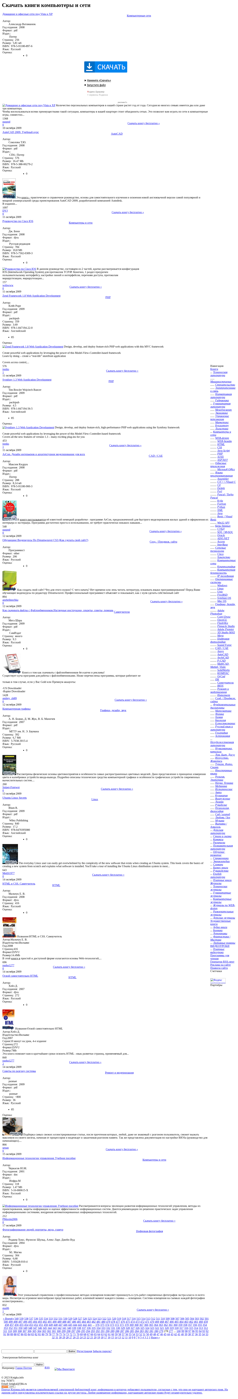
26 (74, 1337)
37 (192, 1334)
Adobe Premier (225, 629)
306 (29, 1331)
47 (158, 1334)
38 (189, 1334)
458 (7, 1324)
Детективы (220, 933)
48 (154, 1334)
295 (83, 1331)
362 (166, 1324)
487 (69, 1321)
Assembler (223, 478)
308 (20, 1331)
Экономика (221, 412)
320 (167, 1328)
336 (89, 1328)
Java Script (223, 450)
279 (161, 1331)
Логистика (221, 428)
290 (107, 1331)
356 (195, 1324)
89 (11, 1334)
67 (88, 1334)
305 (34, 1331)
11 (126, 1337)
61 (109, 1334)
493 (40, 1321)
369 (131, 1324)
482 (93, 1321)
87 (18, 1334)
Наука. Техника (224, 782)
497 (20, 1321)
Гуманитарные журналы (220, 894)
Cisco (220, 554)
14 (116, 1337)
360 (175, 1324)
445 (70, 1324)
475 (128, 1321)
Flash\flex (222, 623)
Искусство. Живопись (219, 759)
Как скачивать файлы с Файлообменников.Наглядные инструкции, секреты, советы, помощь (57, 610)
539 (21, 1318)
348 (30, 1328)
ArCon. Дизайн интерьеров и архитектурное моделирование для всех (43, 454)
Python (221, 507)
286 (127, 1331)
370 (127, 1324)
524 (95, 1318)
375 (102, 1324)
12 (123, 1337)
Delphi (221, 488)
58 (119, 1334)
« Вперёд (8, 1318)
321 (162, 1328)
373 (112, 1324)
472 (142, 1321)
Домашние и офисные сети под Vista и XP (27, 14)
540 (16, 1318)
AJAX (220, 456)
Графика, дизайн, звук (113, 710)
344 (50, 1328)
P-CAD (221, 660)
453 (31, 1324)
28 (67, 1337)
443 (80, 1324)
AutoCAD (117, 133)
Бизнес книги (220, 867)
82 (36, 1334)
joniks (5, 369)
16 (109, 1337)
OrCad (221, 676)
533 (51, 1318)
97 (189, 1331)
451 (41, 1324)
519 (119, 1318)
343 (54, 1328)
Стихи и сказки (222, 836)
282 (146, 1331)
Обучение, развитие (217, 853)
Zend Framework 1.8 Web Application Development (31, 295)
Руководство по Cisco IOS (17, 221)
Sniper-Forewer (11, 787)
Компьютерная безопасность (222, 571)
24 (81, 1337)
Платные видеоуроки (217, 951)
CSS (219, 447)
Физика (219, 713)
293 (93, 1331)
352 (11, 1328)
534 (46, 1318)
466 (172, 1321)
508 (172, 1318)
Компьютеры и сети (81, 222)
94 (200, 1331)
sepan (5, 1147)
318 (176, 1328)
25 (77, 1337)
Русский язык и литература (221, 728)
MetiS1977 (8, 873)
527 (80, 1318)
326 (137, 1328)
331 (113, 1328)
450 (46, 1324)
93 (203, 1331)
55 (130, 1334)
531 (60, 1318)
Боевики (217, 930)
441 (90, 1324)
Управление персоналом (219, 418)
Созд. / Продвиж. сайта (163, 541)
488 (64, 1321)
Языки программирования (221, 474)
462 (191, 1321)
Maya (220, 635)
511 (158, 1318)
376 (97, 1324)
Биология (220, 720)
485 (79, 1321)
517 (129, 1318)
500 (6, 1321)
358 (185, 1324)
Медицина (221, 786)
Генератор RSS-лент (222, 961)
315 (191, 1328)
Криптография (226, 566)
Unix (220, 591)
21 (91, 1337)
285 (132, 1331)
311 (5, 1331)
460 (201, 1321)
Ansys (220, 651)
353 (6, 1328)
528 (75, 1318)
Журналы (215, 883)
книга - (25, 197)
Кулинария (221, 795)
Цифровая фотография (149, 1231)
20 (95, 1337)
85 (25, 1334)
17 (105, 1337)
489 (59, 1321)
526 (85, 1318)
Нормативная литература (221, 396)
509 (168, 1318)
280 (156, 1331)
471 (147, 1321)
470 (152, 1321)
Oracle (221, 535)
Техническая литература (218, 374)
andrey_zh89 (9, 698)
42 (175, 1334)
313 (201, 1328)
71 (74, 1334)
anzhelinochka (10, 599)
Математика (223, 710)
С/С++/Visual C (226, 481)
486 (74, 1321)
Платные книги (222, 880)
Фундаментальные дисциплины (223, 706)
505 (187, 1318)
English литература (217, 875)
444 (75, 1324)
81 (39, 1334)
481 (98, 1321)
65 (95, 1334)
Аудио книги (220, 927)
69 (81, 1334)
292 (98, 1331)
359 (180, 1324)
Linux (94, 799)
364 (156, 1324)
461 (196, 1321)
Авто (218, 792)
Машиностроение (221, 381)
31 (56, 1337)
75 (60, 1334)
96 (193, 1331)
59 (116, 1334)
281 (151, 1331)
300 (59, 1331)
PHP (108, 297)
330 (118, 1328)
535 (41, 1318)
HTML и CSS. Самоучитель (18, 883)
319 (172, 1328)
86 (22, 1334)
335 (93, 1328)
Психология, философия (219, 810)
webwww (7, 285)
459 (206, 1321)
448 (55, 1324)
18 (102, 1337)
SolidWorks (223, 670)
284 (137, 1331)
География (221, 732)
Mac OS (221, 601)
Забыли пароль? (102, 1351)
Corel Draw (224, 616)
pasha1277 (8, 965)
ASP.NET (222, 459)
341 (64, 1328)
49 (151, 1334)
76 (57, 1334)
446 (65, 1324)
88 (15, 1334)
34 (203, 1334)
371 (122, 1324)
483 (89, 1321)
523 (99, 1318)
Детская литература (217, 831)
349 (25, 1328)
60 (112, 1334)
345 (45, 1328)
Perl (219, 491)
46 (161, 1334)
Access (221, 541)
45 (165, 1334)
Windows (222, 585)
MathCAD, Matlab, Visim (219, 665)
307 (24, 1331)
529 (70, 1318)
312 (206, 1328)
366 (146, 1324)
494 (35, 1321)
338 (79, 1328)
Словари (218, 864)
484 (84, 1321)
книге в (15, 958)
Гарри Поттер (24, 1367)
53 (137, 1334)
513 (148, 1318)
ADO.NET (223, 538)
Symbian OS (224, 597)
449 (51, 1324)
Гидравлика (222, 400)
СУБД (220, 528)
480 (103, 1321)
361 (170, 1324)
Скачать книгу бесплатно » (144, 123)
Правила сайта (219, 967)
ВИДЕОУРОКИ (219, 946)
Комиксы (218, 839)
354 (205, 1324)
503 (197, 1318)
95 (196, 1331)
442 (85, 1324)
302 (49, 1331)
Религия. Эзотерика (217, 778)
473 (137, 1321)
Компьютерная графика (16, 708)
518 (124, 1318)
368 (136, 1324)
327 (132, 1328)
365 (151, 1324)
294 (88, 1331)
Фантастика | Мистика (220, 938)
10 (129, 1337)
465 (176, 1321)
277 (171, 1331)
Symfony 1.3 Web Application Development (26, 379)
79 (46, 1334)
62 (105, 1334)
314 (196, 1328)
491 (50, 1321)
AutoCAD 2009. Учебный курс (20, 132)
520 (114, 1318)
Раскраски (219, 842)
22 (88, 1337)
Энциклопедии (221, 861)
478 (113, 1321)
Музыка (219, 820)
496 (25, 1321)
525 (90, 1318)
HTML (56, 885)
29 (63, 1337)
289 (112, 1331)
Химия (219, 717)
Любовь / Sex (222, 817)
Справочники (221, 858)
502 (202, 1318)
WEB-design (222, 438)
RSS (47, 1367)
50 (147, 1334)
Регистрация (84, 1351)
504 (192, 1318)
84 (29, 1334)
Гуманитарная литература (220, 405)
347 (35, 1328)
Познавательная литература (221, 847)
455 (21, 1324)
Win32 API (223, 522)
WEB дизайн (224, 441)
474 (132, 1321)
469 (157, 1321)
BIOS (220, 685)
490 (54, 1321)
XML (220, 510)
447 (60, 1324)
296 (78, 1331)
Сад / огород (222, 814)
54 (133, 1334)
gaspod (6, 121)
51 (144, 1334)
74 (64, 1334)
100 (178, 1331)
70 (77, 1334)
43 (172, 1334)
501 (207, 1318)
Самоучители (122, 611)
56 (126, 1334)
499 (11, 1321)
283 (142, 1331)
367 (141, 1324)
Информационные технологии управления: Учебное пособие (39, 1158)
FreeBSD (222, 594)
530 (65, 1318)
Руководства (220, 870)
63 (102, 1334)
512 (153, 1318)
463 (186, 1321)
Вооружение (222, 798)
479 (108, 1321)
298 (68, 1331)
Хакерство (223, 557)
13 (119, 1337)
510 (163, 1318)
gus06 (5, 1308)
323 (152, 1328)
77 (53, 1334)
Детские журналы (224, 917)
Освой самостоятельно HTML (20, 975)
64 (98, 1334)
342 (59, 1328)
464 (181, 1321)
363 (161, 1324)
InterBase (222, 544)
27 (70, 1337)
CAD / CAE (156, 455)
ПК (217, 679)
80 (43, 1334)
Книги (214, 369)
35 (199, 1334)
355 (200, 1324)
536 (36, 1318)
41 (179, 1334)
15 (112, 1337)
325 (142, 1328)
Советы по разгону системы (19, 1071)
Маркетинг (222, 422)
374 (107, 1324)
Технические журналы (218, 888)
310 (10, 1331)
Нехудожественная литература (222, 744)
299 (64, 1331)
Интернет (223, 695)
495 (30, 1321)
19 (98, 1337)
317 (181, 1328)
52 (140, 1334)
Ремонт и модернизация (119, 1072)
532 (55, 1318)
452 (36, 1324)
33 (206, 1334)
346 (40, 1328)
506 (182, 1318)
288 (117, 1331)
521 (109, 1318)
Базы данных (223, 525)
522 (104, 1318)
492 (45, 1321)
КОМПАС (223, 673)
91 (4, 1334)
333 (103, 1328)
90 (8, 1334)
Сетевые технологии (218, 549)
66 (91, 1334)
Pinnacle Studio (226, 626)
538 (26, 1318)
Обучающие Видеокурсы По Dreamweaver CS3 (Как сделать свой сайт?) (45, 540)
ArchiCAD (223, 657)
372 (117, 1324)
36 (196, 1334)
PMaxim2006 (9, 1219)
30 (60, 1337)
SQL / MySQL (225, 532)
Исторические (223, 789)
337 (84, 1328)
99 (182, 1331)
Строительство (225, 384)
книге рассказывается (33, 519)
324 (147, 1328)
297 (73, 1331)
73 (67, 1334)
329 (123, 1328)
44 (168, 1334)
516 (134, 1318)
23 (84, 1337)
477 (118, 1321)
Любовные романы (224, 942)
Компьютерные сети (139, 15)
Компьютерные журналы (221, 900)
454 (26, 1324)
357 (190, 1324)
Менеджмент (223, 409)
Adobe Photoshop (217, 612)
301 (54, 1331)
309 (15, 1331)
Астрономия (222, 735)
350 (20, 1328)
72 (71, 1334)
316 (186, 1328)
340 (69, 1328)
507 (177, 1318)
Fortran (221, 503)
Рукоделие (221, 804)
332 (108, 1328)
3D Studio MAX (226, 632)
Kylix (220, 500)
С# (219, 485)
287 (122, 1331)
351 (15, 1328)
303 (44, 1331)
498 (15, 1321)
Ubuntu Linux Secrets (14, 797)
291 (103, 1331)
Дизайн (219, 801)
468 (162, 1321)
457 (12, 1324)
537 (31, 1318)
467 (167, 1321)
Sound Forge (224, 644)
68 (84, 1334)
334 (98, 1328)
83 (32, 1334)
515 (138, 1318)
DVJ (5, 210)
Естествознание (225, 723)
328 (128, 1328)
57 (123, 1334)
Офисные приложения (218, 465)
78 (50, 1334)
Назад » (155, 1337)
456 (16, 1324)
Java (219, 513)
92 (207, 1331)
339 (74, 1328)
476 (123, 1321)
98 (186, 1331)
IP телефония (225, 576)
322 (157, 1328)
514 (143, 1318)
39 (186, 1334)
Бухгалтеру (222, 425)
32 (53, 1337)
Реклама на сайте (220, 964)
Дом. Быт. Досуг (225, 754)
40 (182, 1334)
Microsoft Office (226, 469)
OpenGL (222, 619)
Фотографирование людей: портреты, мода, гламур (32, 1229)
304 (39, 1331)
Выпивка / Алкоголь (218, 825)
